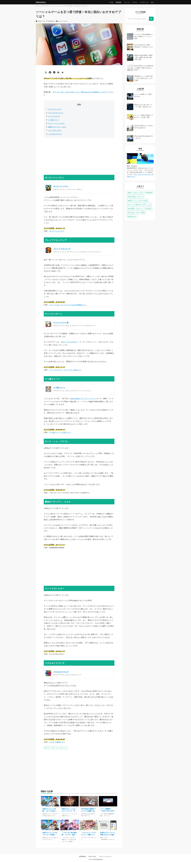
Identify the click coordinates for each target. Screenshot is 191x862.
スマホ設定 (143, 200)
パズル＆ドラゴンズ (55, 134)
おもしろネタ (139, 193)
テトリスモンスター (55, 130)
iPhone (138, 204)
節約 (143, 212)
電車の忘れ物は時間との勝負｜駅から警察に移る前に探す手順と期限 (143, 57)
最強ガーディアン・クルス (57, 127)
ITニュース (147, 204)
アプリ (47, 748)
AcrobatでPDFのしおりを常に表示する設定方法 (143, 127)
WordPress (132, 216)
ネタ (152, 2)
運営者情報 (82, 856)
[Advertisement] (79, 156)
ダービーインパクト (55, 109)
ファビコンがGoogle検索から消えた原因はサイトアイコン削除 (143, 36)
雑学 (130, 193)
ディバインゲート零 (61, 322)
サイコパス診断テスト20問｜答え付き (143, 95)
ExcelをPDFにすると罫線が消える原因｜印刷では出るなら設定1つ (143, 68)
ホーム (38, 6)
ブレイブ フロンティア (62, 248)
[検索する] (151, 19)
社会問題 (131, 208)
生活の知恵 (132, 197)
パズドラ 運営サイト (57, 742)
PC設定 (149, 208)
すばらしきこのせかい (69, 342)
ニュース (127, 2)
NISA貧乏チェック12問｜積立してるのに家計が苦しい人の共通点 (143, 78)
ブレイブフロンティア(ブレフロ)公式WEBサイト (67, 305)
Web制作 (118, 2)
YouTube (131, 212)
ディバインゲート (54, 116)
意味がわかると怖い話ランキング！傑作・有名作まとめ (143, 106)
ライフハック (144, 2)
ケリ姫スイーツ (53, 120)
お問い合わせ (92, 856)
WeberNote (41, 2)
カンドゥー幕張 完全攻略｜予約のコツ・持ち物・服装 (143, 116)
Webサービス (133, 200)
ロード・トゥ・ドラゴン (56, 123)
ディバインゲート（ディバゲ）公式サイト (65, 370)
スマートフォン (46, 6)
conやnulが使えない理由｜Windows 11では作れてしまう (143, 46)
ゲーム (55, 748)
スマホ (111, 2)
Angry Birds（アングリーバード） (83, 398)
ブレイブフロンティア (55, 113)
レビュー (64, 748)
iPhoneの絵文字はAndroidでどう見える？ (143, 137)
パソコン (135, 2)
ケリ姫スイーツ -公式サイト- (60, 432)
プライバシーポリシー (105, 856)
